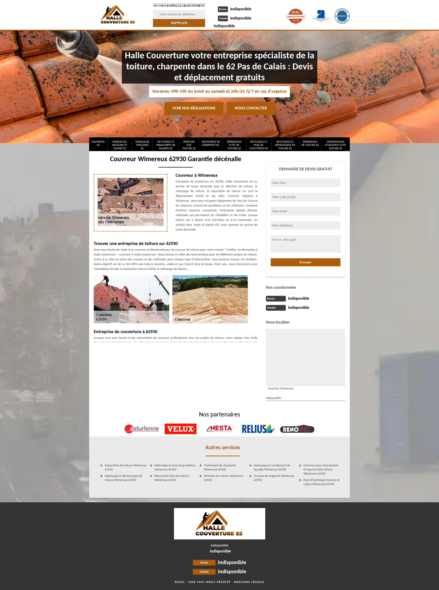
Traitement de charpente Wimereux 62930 (220, 467)
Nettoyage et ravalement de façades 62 (165, 145)
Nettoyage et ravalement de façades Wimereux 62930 (272, 467)
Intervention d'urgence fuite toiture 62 (335, 145)
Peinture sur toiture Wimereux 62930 (223, 478)
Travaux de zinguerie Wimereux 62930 (274, 478)
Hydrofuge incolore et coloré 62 (119, 145)
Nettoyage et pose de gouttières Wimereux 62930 (174, 467)
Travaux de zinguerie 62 (142, 145)
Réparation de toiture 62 (310, 144)
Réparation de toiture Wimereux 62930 (126, 467)
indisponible (235, 9)
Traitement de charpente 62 (210, 144)
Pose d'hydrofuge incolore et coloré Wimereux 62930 (321, 482)
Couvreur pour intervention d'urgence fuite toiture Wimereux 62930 (320, 470)
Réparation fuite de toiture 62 (234, 145)
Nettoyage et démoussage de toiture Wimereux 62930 (123, 478)
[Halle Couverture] (118, 15)
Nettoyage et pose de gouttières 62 (259, 145)
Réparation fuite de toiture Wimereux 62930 (171, 478)
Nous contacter (251, 108)
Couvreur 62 (98, 144)
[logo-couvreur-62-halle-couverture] (219, 524)
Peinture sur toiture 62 (189, 145)
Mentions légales (249, 582)
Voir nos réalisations (193, 108)
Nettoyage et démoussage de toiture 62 (285, 145)
